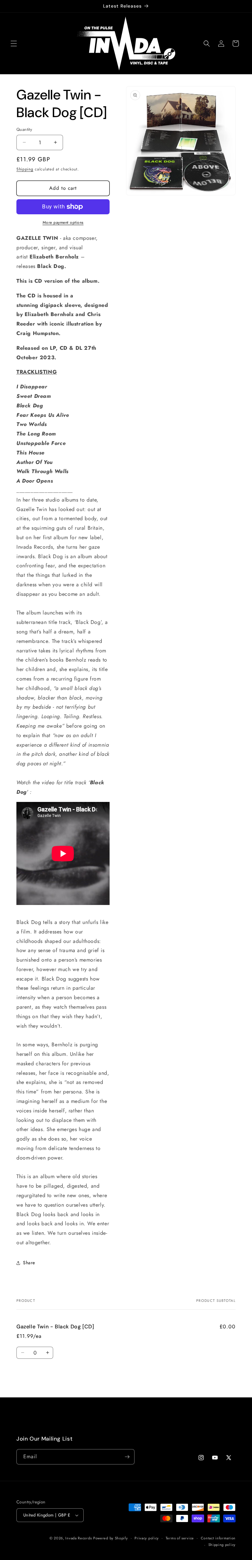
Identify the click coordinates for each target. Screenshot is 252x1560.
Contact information (218, 1538)
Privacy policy (147, 1538)
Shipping (24, 169)
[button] (14, 43)
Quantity (24, 129)
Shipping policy (222, 1544)
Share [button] (29, 1262)
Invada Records (78, 1538)
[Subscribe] (127, 1456)
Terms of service (180, 1538)
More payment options (63, 222)
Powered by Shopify (110, 1538)
